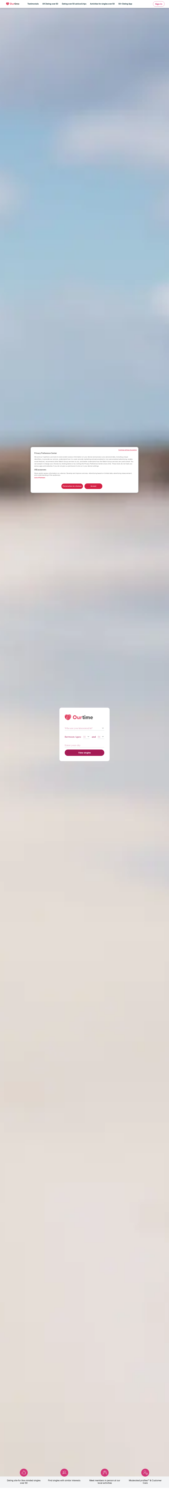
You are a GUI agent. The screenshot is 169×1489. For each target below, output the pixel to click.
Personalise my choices (72, 486)
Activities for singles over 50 (102, 4)
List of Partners (39, 478)
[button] (159, 4)
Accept (93, 486)
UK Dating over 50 (50, 4)
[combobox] (84, 745)
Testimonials (33, 4)
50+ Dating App (125, 4)
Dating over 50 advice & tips (74, 4)
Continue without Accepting (127, 450)
